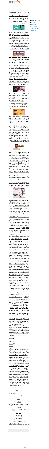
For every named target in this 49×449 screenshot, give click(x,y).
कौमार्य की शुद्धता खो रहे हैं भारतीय (33, 30)
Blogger (23, 447)
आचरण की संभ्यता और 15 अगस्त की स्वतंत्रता (34, 26)
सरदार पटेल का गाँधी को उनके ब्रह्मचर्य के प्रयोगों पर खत (35, 28)
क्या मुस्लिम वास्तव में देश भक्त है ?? (33, 22)
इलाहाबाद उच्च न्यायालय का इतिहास (33, 24)
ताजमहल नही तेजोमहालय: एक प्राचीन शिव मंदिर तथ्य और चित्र (35, 20)
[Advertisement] (19, 7)
